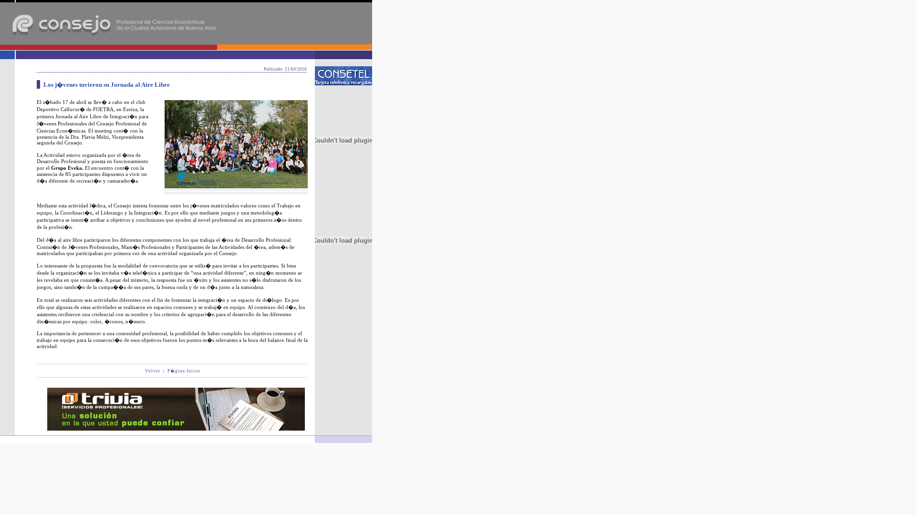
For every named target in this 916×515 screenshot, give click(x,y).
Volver (152, 371)
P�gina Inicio (183, 371)
